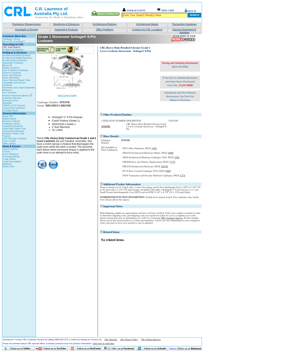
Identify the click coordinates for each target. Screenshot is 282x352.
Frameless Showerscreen (26, 24)
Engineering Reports (12, 126)
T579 (182, 175)
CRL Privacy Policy (129, 339)
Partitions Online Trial (13, 133)
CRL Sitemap (110, 339)
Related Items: (111, 232)
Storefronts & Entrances (66, 24)
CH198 (164, 166)
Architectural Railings (105, 24)
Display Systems (10, 68)
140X (154, 148)
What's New (8, 166)
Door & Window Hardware (15, 70)
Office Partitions (105, 29)
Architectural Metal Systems (16, 55)
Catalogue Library (11, 39)
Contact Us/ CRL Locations (147, 29)
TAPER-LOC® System (13, 105)
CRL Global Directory (151, 339)
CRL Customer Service (171, 218)
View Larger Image (67, 95)
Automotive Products (66, 29)
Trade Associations (12, 161)
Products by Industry (13, 49)
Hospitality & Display (26, 29)
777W (172, 162)
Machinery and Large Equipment (18, 87)
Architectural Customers (14, 60)
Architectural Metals (147, 24)
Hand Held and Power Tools (16, 80)
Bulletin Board (9, 118)
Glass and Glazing (11, 75)
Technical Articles (11, 156)
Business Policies (11, 121)
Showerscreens (10, 100)
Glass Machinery (11, 77)
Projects (6, 136)
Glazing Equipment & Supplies (184, 30)
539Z (176, 157)
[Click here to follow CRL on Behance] (185, 348)
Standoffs (7, 103)
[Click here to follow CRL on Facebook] (118, 348)
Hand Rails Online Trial (13, 128)
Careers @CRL (10, 149)
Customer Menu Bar (14, 36)
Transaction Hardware (184, 24)
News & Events (11, 146)
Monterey (7, 90)
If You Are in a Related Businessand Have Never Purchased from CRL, (180, 82)
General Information (14, 113)
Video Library (9, 143)
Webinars (7, 164)
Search (194, 15)
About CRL (7, 116)
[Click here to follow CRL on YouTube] (52, 348)
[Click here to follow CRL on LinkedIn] (152, 348)
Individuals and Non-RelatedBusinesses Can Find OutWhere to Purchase (180, 96)
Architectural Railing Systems (17, 58)
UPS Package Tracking (14, 138)
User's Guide (9, 141)
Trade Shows (9, 159)
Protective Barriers (11, 98)
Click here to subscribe (103, 343)
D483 (168, 171)
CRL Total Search (11, 47)
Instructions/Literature (13, 131)
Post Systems (9, 92)
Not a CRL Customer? (13, 41)
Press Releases (10, 154)
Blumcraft (7, 65)
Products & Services (14, 52)
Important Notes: (113, 206)
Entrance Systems (11, 72)
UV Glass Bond (10, 110)
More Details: (111, 136)
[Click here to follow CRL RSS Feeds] (85, 348)
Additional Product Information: (122, 184)
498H (170, 153)
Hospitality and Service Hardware (13, 83)
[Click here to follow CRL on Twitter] (18, 348)
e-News (6, 151)
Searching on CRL (13, 44)
